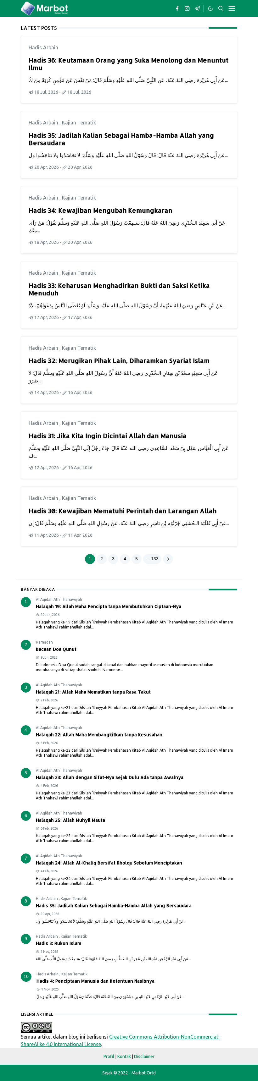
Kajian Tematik (79, 122)
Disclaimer (144, 1056)
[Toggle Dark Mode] (210, 8)
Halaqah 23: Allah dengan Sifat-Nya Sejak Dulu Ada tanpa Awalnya (109, 777)
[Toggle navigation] (232, 8)
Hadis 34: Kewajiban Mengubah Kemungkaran (100, 210)
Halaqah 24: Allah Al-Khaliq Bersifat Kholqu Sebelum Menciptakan (109, 862)
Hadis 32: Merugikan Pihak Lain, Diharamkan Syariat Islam (119, 360)
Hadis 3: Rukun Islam (58, 943)
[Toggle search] (221, 8)
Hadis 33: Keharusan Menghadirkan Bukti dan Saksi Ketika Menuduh (119, 289)
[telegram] (197, 8)
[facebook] (177, 8)
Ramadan (44, 642)
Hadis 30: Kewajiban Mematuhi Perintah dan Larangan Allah (122, 511)
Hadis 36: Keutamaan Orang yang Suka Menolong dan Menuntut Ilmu (128, 64)
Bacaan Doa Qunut (56, 649)
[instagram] (187, 8)
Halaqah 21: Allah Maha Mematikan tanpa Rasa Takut (93, 691)
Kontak (124, 1056)
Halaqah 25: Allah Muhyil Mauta (70, 820)
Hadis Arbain (43, 47)
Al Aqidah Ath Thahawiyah (59, 599)
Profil (109, 1056)
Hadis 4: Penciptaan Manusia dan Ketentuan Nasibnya (95, 981)
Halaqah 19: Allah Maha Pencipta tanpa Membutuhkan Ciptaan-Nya (108, 606)
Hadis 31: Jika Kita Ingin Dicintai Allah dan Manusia (108, 435)
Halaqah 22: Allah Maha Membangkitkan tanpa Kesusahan (99, 734)
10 (26, 976)
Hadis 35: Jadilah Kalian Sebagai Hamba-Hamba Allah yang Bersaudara (121, 139)
